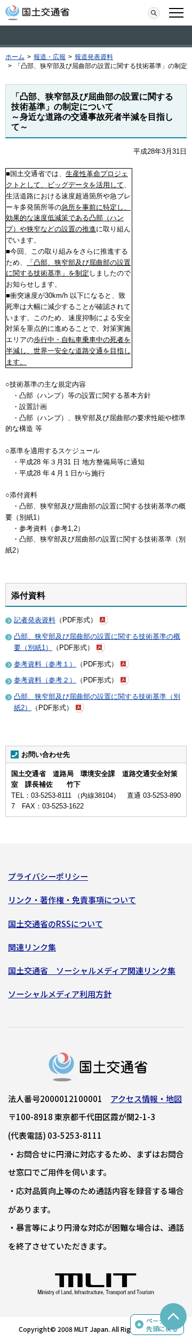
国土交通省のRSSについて (55, 923)
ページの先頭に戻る (162, 1324)
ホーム (15, 57)
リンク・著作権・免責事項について (72, 899)
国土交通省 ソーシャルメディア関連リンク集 (91, 970)
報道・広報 (50, 57)
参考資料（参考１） (45, 664)
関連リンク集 (32, 947)
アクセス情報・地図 (146, 1098)
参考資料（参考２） (45, 680)
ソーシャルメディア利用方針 (59, 993)
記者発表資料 (34, 620)
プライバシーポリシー (48, 876)
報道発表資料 (94, 57)
